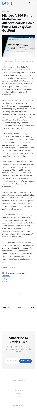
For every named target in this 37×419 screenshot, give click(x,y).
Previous (6, 308)
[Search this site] (29, 3)
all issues (18, 308)
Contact (18, 393)
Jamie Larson (18, 361)
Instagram (6, 279)
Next (32, 308)
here (13, 267)
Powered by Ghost (18, 405)
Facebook (6, 276)
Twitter (5, 281)
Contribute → (18, 396)
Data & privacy (18, 390)
